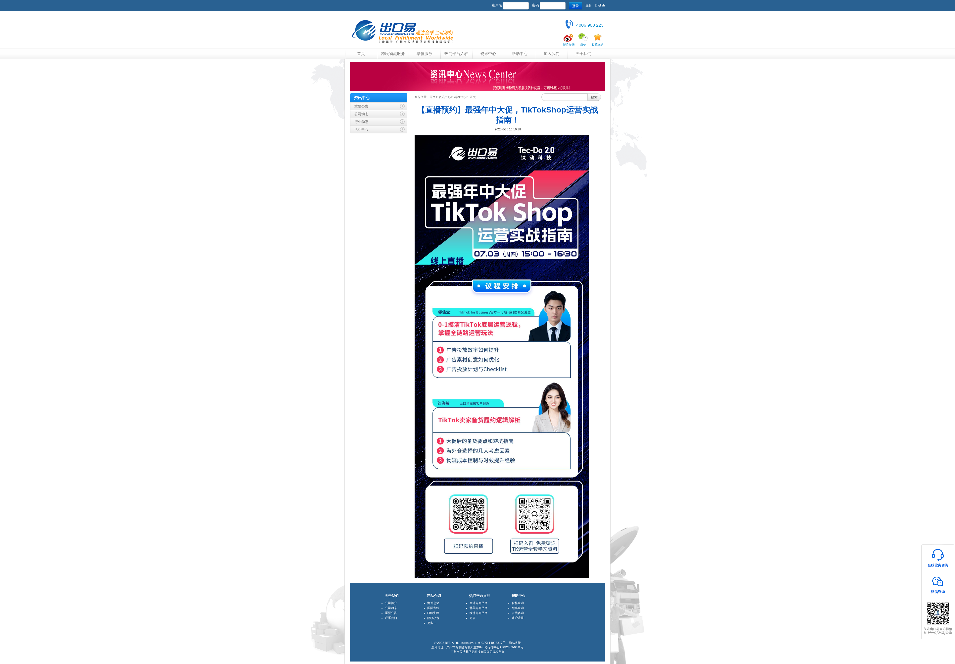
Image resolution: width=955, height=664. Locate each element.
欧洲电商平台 (478, 613)
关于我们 (583, 54)
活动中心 (460, 97)
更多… (431, 623)
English (600, 5)
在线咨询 (518, 613)
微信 (583, 45)
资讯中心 (488, 54)
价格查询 (518, 603)
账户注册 (518, 618)
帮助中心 (520, 54)
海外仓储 (433, 603)
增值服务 (424, 54)
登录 (575, 5)
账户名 (497, 5)
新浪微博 (569, 45)
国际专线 (433, 608)
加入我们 (552, 54)
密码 (535, 5)
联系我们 (391, 618)
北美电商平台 (478, 608)
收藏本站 (598, 45)
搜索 (594, 97)
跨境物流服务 (393, 54)
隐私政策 (515, 643)
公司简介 (391, 603)
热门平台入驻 (456, 54)
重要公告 (391, 613)
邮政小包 (433, 618)
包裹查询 (518, 608)
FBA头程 (433, 613)
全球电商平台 (478, 603)
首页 (361, 54)
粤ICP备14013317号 (492, 643)
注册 (588, 5)
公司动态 (391, 608)
